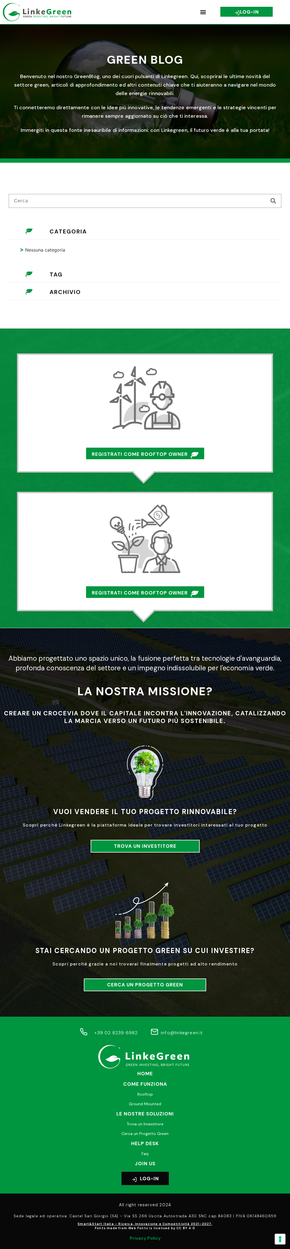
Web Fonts (138, 1228)
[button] (203, 12)
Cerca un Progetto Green (145, 1133)
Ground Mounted (145, 1103)
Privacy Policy (145, 1238)
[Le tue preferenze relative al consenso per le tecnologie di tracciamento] (280, 1239)
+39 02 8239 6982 (116, 1033)
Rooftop (145, 1094)
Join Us (145, 1163)
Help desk (145, 1143)
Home (145, 1073)
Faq (145, 1153)
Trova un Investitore (145, 1123)
